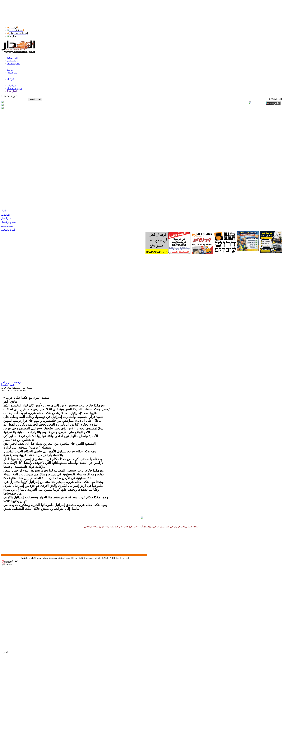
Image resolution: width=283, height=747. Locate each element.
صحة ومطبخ (7, 226)
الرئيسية (18, 382)
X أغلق (14, 561)
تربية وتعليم (6, 214)
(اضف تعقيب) (7, 385)
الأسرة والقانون (8, 230)
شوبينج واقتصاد (8, 222)
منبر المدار (6, 218)
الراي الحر (6, 382)
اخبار (3, 210)
